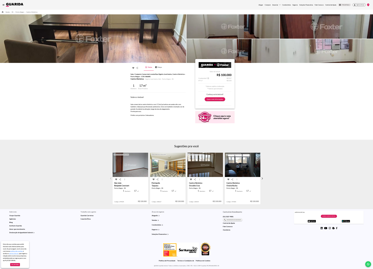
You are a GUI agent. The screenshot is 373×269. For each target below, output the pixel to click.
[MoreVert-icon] (125, 179)
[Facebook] (336, 228)
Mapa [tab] (160, 67)
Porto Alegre (19, 12)
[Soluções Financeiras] (168, 234)
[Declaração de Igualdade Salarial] (34, 233)
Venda (7, 12)
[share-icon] (137, 68)
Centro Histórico (31, 12)
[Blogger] (333, 228)
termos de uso (13, 253)
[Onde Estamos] (368, 4)
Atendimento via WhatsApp (234, 219)
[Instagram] (330, 228)
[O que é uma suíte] (208, 78)
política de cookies (16, 251)
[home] (14, 5)
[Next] (370, 39)
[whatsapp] (368, 264)
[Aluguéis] (159, 216)
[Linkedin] (321, 228)
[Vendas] (158, 220)
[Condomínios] (162, 225)
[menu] (3, 5)
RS (12, 12)
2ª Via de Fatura (345, 4)
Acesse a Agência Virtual (328, 216)
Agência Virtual (360, 4)
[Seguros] (159, 230)
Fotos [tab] (150, 67)
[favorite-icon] (133, 68)
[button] (276, 5)
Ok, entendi (15, 264)
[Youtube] (325, 228)
